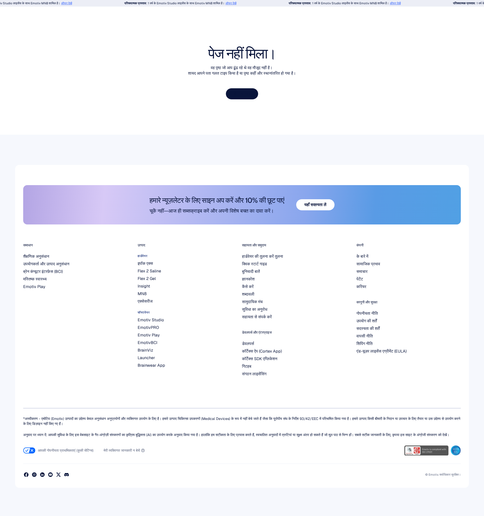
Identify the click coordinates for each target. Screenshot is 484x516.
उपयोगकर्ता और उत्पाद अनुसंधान (46, 264)
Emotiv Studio (151, 320)
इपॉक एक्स (145, 263)
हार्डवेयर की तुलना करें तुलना (262, 256)
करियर (361, 286)
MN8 (142, 293)
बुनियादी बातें (251, 271)
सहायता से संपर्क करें (257, 317)
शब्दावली (248, 294)
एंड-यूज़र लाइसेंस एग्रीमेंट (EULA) (381, 351)
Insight (144, 286)
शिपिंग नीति (364, 343)
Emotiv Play (34, 286)
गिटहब (246, 366)
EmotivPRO (148, 327)
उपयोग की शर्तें (366, 321)
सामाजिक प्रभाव (368, 264)
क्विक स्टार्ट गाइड (254, 264)
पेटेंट (359, 279)
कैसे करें (248, 286)
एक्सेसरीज (145, 301)
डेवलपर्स (248, 343)
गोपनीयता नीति (367, 313)
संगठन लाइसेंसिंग (254, 374)
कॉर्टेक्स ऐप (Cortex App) (262, 351)
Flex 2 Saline (149, 271)
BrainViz (145, 350)
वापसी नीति (364, 336)
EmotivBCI (147, 342)
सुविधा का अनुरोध (254, 309)
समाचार (362, 271)
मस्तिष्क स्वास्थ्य (35, 279)
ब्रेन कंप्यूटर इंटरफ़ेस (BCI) (43, 271)
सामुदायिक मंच (252, 301)
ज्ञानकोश (248, 279)
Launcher (146, 357)
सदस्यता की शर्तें (368, 328)
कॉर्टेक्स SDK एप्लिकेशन (259, 358)
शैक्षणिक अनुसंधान (36, 256)
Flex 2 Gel (147, 278)
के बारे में (362, 256)
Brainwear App (151, 365)
